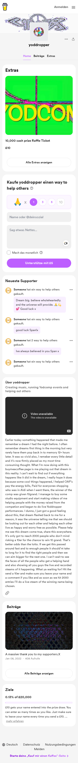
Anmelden (61, 7)
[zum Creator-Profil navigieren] (39, 31)
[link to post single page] (39, 636)
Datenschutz (31, 744)
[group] (39, 638)
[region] (39, 118)
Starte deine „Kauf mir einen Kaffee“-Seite (38, 755)
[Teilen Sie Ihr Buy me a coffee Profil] (73, 39)
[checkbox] (22, 252)
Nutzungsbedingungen (60, 744)
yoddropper (39, 44)
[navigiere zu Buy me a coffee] (5, 7)
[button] (73, 7)
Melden (39, 749)
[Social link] (7, 593)
